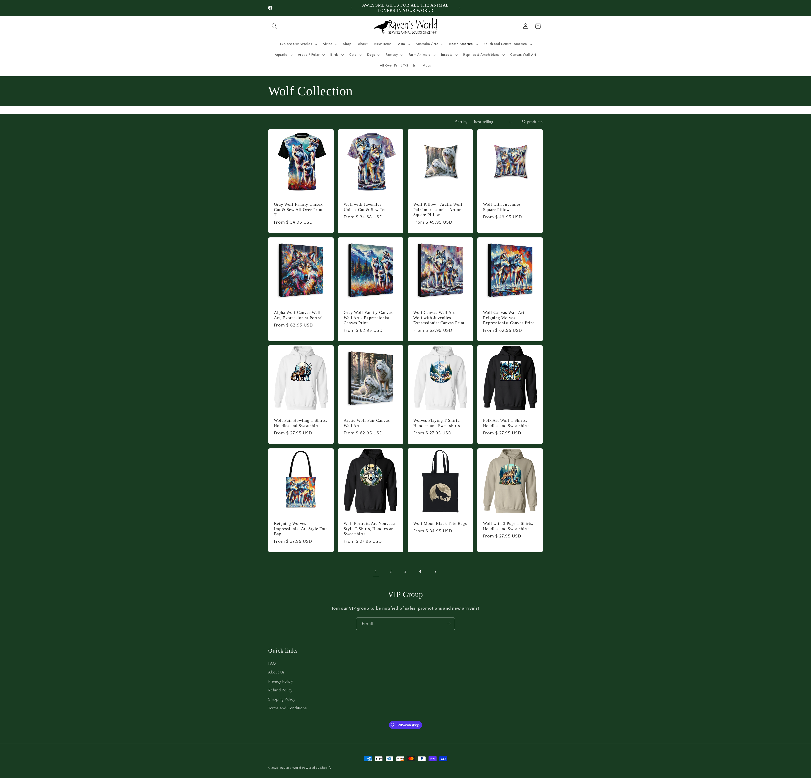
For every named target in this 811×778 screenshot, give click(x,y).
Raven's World (290, 768)
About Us (276, 672)
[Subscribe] (449, 624)
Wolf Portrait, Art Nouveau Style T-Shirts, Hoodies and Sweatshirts (370, 528)
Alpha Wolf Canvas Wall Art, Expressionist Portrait (299, 315)
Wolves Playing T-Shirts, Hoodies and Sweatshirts (437, 423)
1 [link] (376, 571)
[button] (274, 26)
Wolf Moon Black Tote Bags (440, 523)
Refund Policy (280, 690)
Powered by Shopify (316, 768)
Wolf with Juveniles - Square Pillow (503, 207)
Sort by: (461, 122)
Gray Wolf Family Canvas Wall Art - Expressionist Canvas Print (368, 317)
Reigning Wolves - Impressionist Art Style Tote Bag (301, 528)
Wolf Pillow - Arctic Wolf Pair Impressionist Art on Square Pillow (438, 209)
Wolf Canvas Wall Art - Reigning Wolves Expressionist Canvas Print (508, 317)
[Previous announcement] (351, 8)
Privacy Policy (280, 681)
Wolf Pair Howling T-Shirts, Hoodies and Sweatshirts (300, 423)
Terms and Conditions (287, 708)
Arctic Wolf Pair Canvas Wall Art (367, 423)
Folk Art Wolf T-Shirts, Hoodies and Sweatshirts (506, 423)
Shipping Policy (281, 699)
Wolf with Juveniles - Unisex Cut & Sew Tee (365, 207)
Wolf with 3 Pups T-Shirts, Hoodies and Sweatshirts (508, 526)
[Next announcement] (460, 8)
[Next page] (435, 572)
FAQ (272, 663)
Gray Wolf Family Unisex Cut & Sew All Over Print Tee (298, 209)
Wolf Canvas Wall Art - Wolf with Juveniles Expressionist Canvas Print (438, 317)
